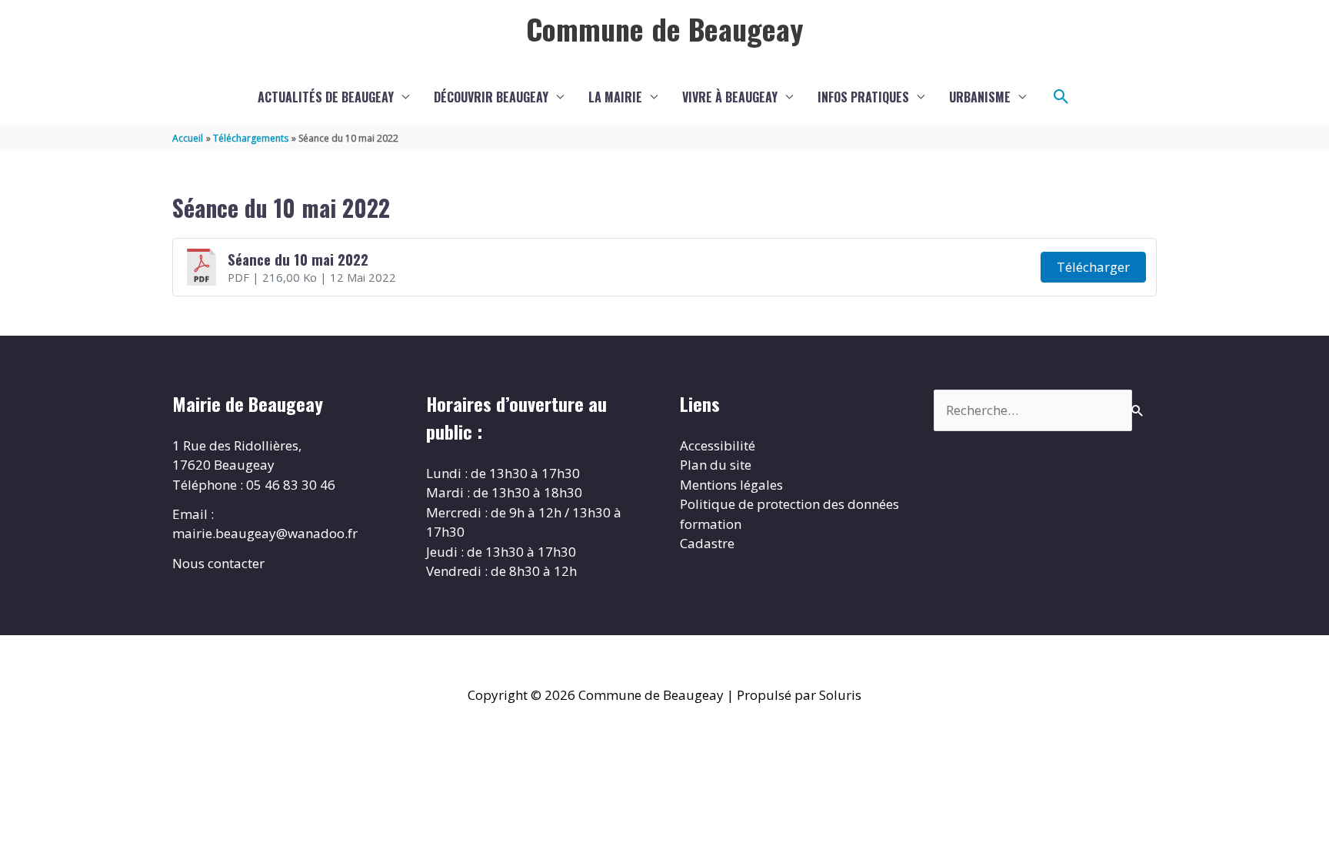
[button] (1061, 97)
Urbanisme (980, 97)
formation (710, 524)
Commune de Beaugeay (664, 28)
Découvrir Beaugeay (491, 97)
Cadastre (707, 543)
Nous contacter (218, 563)
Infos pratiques (863, 97)
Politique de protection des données (789, 504)
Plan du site (715, 465)
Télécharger (1093, 267)
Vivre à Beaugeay (730, 97)
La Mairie (615, 97)
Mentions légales (731, 485)
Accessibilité (717, 445)
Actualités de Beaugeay (326, 97)
